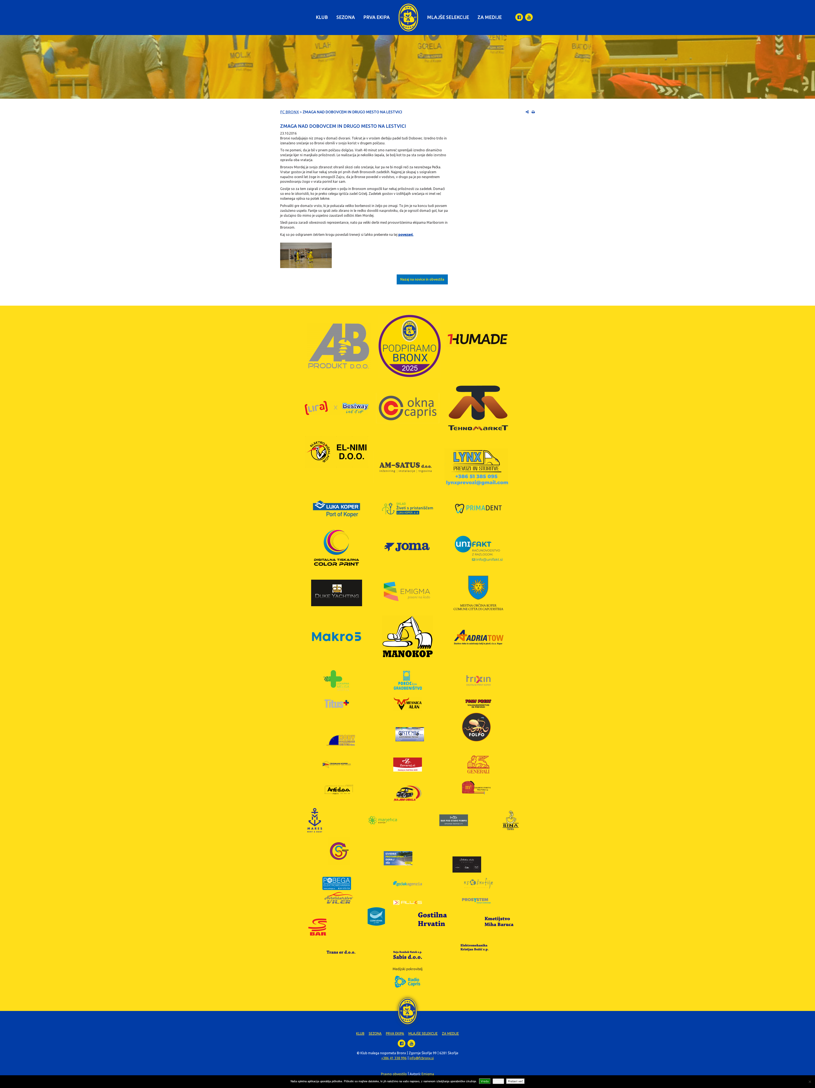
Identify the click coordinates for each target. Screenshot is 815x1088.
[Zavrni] (810, 1082)
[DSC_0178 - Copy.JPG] (306, 255)
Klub (322, 17)
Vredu (485, 1081)
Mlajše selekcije (448, 17)
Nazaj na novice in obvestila (422, 279)
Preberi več (515, 1081)
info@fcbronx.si (421, 1058)
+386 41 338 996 (394, 1058)
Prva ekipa (376, 17)
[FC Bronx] (408, 17)
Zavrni (498, 1081)
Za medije (490, 17)
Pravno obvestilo (394, 1074)
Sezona (345, 17)
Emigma (428, 1074)
